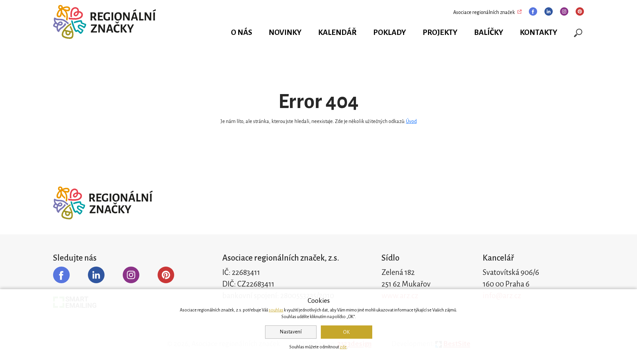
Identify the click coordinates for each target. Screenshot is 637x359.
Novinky (285, 32)
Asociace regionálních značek (484, 12)
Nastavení (291, 331)
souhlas (276, 310)
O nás (241, 32)
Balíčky (488, 32)
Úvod (411, 121)
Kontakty (538, 32)
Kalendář (337, 32)
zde (343, 347)
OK (346, 332)
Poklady (389, 32)
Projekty (440, 32)
